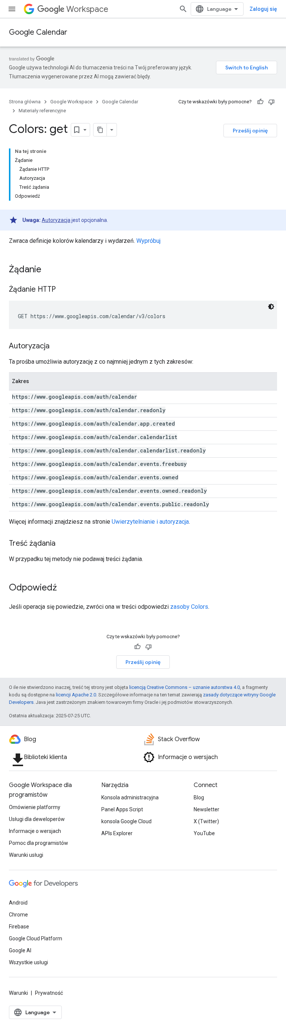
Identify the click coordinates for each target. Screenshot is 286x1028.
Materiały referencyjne (42, 110)
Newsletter (206, 809)
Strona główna (25, 101)
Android (18, 903)
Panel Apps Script (122, 809)
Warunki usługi (26, 855)
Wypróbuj (148, 240)
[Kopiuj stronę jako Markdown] (100, 129)
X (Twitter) (206, 821)
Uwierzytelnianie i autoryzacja (150, 521)
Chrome (18, 915)
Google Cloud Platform (35, 938)
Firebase (19, 927)
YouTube (204, 833)
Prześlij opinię (250, 130)
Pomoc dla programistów (38, 843)
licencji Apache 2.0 (76, 695)
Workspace (87, 9)
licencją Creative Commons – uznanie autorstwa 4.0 (184, 687)
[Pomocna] (260, 101)
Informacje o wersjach (35, 831)
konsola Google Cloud (126, 821)
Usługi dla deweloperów (37, 819)
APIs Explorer (117, 833)
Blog (199, 797)
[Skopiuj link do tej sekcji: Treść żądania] (62, 543)
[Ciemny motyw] (271, 307)
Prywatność (49, 993)
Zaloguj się (263, 9)
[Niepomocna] (271, 101)
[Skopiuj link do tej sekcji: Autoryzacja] (57, 346)
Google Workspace (71, 101)
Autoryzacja (56, 220)
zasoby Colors (189, 606)
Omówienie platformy (34, 807)
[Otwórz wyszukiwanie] (183, 8)
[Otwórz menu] (11, 9)
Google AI (20, 950)
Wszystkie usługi (28, 962)
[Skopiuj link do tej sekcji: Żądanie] (48, 270)
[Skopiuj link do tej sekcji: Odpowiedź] (64, 588)
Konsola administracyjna (130, 797)
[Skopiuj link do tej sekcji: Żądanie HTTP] (63, 289)
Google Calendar (38, 32)
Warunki (18, 993)
